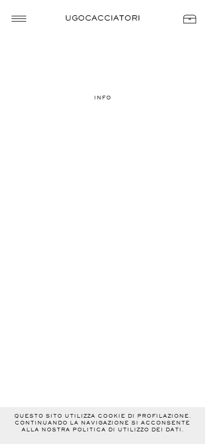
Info (102, 97)
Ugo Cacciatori (102, 18)
